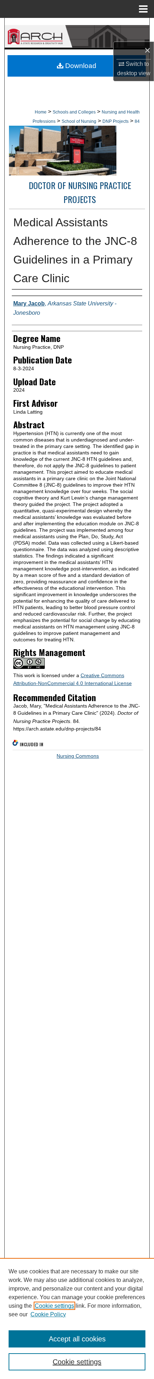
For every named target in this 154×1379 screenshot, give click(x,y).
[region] (77, 1318)
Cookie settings (54, 1306)
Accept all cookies (77, 1339)
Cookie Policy (48, 1314)
